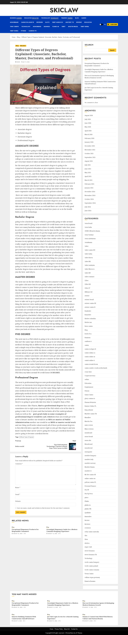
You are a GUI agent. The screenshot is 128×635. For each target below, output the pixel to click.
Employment (89, 387)
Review (87, 520)
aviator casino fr (90, 307)
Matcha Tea (88, 421)
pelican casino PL (90, 482)
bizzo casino (89, 326)
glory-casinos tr (90, 398)
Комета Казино (90, 581)
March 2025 (88, 180)
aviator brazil (73, 26)
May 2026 (88, 127)
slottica (87, 543)
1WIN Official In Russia (92, 231)
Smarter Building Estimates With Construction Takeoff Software (24, 618)
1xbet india (88, 254)
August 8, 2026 (17, 621)
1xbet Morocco (57, 22)
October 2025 (89, 153)
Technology (50, 18)
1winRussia (88, 242)
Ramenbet (88, 516)
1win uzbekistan (90, 239)
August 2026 (89, 115)
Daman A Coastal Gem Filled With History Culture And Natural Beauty (98, 618)
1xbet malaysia (90, 265)
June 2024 (88, 211)
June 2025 (88, 169)
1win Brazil (88, 223)
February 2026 (89, 138)
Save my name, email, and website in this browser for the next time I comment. (43, 508)
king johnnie (89, 410)
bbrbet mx (88, 322)
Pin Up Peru (89, 494)
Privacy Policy (59, 629)
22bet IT (87, 288)
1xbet (63, 26)
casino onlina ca (90, 353)
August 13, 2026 (88, 607)
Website (18, 501)
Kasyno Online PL (90, 406)
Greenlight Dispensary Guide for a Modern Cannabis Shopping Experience (61, 530)
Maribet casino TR (91, 414)
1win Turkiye (14, 26)
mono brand (89, 436)
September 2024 (90, 203)
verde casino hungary (92, 562)
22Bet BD (88, 284)
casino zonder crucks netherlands (96, 368)
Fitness (23, 31)
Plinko (87, 501)
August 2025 (89, 161)
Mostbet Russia (90, 467)
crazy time (88, 372)
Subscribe (113, 24)
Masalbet (88, 417)
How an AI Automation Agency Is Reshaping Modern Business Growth (98, 604)
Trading (67, 18)
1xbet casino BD (90, 250)
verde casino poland (91, 566)
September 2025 (90, 157)
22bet (86, 280)
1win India (88, 227)
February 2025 (89, 184)
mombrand (88, 433)
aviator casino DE (90, 303)
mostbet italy (89, 459)
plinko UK (55, 26)
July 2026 (88, 119)
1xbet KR (88, 261)
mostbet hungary (90, 456)
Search (89, 44)
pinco (86, 497)
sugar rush (88, 547)
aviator (87, 296)
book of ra (88, 334)
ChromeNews (70, 633)
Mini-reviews (89, 429)
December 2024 (90, 192)
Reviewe (79, 22)
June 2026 (88, 123)
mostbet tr (70, 22)
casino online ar (90, 357)
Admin (18, 62)
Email (17, 494)
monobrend (37, 26)
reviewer (39, 22)
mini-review (89, 425)
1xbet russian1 (89, 277)
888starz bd (88, 292)
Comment (19, 464)
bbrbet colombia (90, 319)
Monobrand (14, 22)
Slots (47, 22)
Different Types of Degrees (26, 437)
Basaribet (88, 315)
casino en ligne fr (27, 22)
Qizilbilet (88, 513)
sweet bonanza (90, 551)
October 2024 (89, 199)
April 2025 (88, 176)
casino (83, 18)
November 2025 (90, 150)
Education (31, 18)
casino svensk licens (91, 364)
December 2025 (90, 146)
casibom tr (32, 31)
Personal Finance (90, 486)
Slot (86, 536)
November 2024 (90, 195)
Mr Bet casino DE (90, 475)
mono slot (88, 440)
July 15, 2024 (26, 62)
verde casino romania (92, 570)
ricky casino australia (92, 532)
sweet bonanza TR (91, 555)
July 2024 (88, 207)
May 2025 (88, 173)
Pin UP (87, 490)
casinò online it (90, 360)
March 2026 (88, 134)
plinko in (88, 505)
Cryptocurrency (90, 376)
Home (51, 629)
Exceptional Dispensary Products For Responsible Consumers (25, 530)
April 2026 (88, 131)
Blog (77, 18)
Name (17, 487)
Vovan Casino (89, 574)
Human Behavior (90, 402)
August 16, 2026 (52, 533)
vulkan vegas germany (92, 577)
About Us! (67, 629)
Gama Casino (89, 395)
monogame (88, 452)
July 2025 (88, 165)
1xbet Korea (85, 26)
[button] (105, 24)
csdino (87, 379)
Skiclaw (64, 10)
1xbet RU (88, 273)
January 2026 (89, 142)
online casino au (90, 478)
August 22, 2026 (17, 533)
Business (16, 18)
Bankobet (88, 311)
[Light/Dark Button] (101, 24)
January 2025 (89, 188)
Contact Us (74, 629)
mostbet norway (90, 463)
